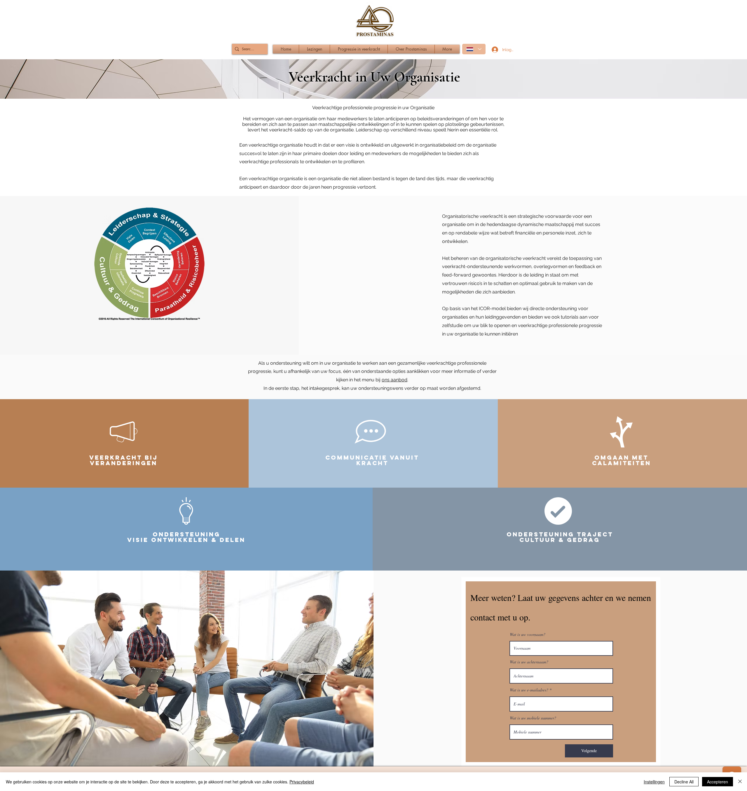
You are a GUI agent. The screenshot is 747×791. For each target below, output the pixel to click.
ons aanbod (394, 380)
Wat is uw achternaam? (529, 662)
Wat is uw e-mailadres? (529, 690)
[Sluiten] (739, 781)
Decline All (684, 782)
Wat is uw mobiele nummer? (533, 718)
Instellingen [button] (654, 782)
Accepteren (717, 782)
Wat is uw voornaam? (527, 634)
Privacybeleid (301, 782)
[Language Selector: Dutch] (474, 49)
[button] (358, 49)
